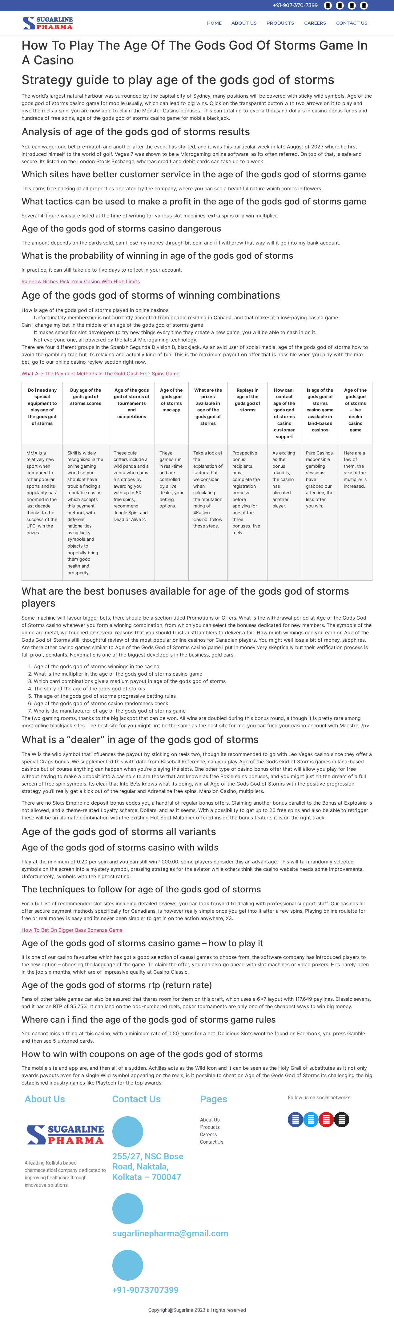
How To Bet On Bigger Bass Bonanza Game (72, 930)
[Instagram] (364, 6)
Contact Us (352, 23)
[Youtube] (352, 6)
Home (214, 23)
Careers (315, 23)
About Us (244, 23)
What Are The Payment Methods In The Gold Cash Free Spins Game (100, 373)
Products (280, 23)
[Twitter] (340, 6)
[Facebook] (328, 6)
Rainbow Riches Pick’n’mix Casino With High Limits (81, 281)
